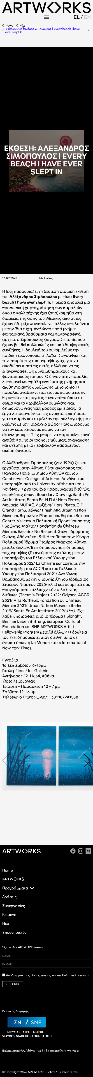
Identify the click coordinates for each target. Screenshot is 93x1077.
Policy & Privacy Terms (62, 1072)
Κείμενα (9, 914)
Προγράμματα (15, 888)
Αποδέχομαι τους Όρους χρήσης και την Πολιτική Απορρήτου (48, 975)
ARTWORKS (13, 879)
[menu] (46, 17)
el (77, 17)
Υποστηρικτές (14, 932)
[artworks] (46, 11)
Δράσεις (9, 896)
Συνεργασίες (13, 905)
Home (9, 25)
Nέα (22, 25)
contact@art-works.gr (63, 1050)
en (87, 17)
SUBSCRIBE (13, 984)
